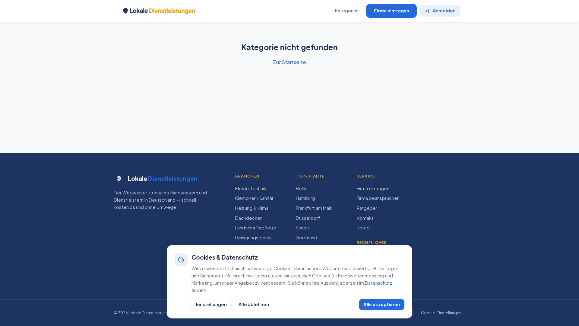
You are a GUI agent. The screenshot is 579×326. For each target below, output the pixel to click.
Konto (363, 227)
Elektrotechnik (250, 188)
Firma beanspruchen (378, 198)
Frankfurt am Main (314, 208)
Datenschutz (378, 283)
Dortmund (306, 237)
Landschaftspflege (255, 227)
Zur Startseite (289, 62)
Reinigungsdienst (253, 237)
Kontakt (365, 218)
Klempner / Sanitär (254, 198)
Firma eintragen (391, 10)
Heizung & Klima (251, 208)
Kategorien (347, 10)
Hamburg (305, 198)
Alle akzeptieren (381, 304)
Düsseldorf (308, 218)
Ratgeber (367, 208)
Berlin (302, 188)
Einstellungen (211, 304)
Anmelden (444, 10)
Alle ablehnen (254, 304)
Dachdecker (248, 218)
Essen (302, 227)
